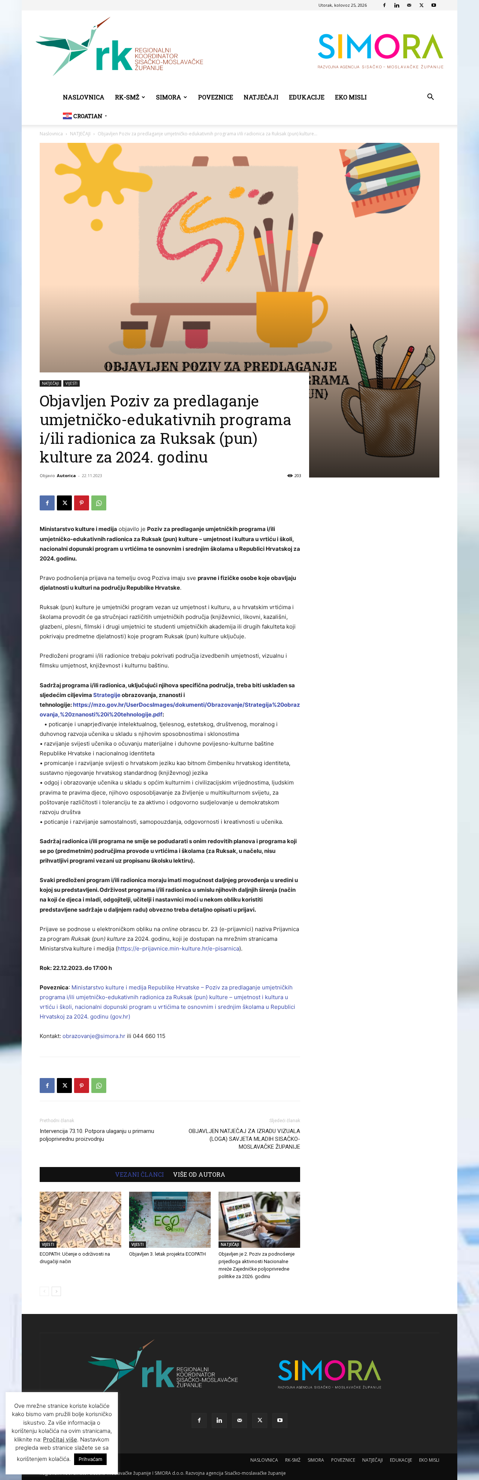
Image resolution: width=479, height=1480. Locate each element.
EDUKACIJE (306, 97)
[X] (421, 5)
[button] (430, 97)
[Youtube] (433, 5)
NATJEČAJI (261, 97)
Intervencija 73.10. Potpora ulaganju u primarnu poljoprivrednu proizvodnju (97, 1135)
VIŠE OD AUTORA (199, 1174)
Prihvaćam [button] (90, 1459)
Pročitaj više (60, 1439)
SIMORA (168, 97)
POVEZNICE (215, 97)
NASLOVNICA (83, 97)
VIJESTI (71, 383)
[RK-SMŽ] (239, 49)
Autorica (66, 475)
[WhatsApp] (98, 502)
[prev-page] (44, 1291)
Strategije (106, 694)
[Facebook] (384, 5)
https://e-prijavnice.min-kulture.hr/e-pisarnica (178, 948)
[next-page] (56, 1291)
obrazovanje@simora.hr (93, 1036)
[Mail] (409, 5)
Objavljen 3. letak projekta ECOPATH (167, 1254)
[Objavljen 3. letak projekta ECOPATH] (170, 1220)
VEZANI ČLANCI (139, 1174)
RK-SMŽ (127, 97)
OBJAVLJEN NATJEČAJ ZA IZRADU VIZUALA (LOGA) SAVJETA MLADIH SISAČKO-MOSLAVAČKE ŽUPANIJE (244, 1139)
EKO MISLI (351, 97)
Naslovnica (51, 134)
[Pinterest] (81, 502)
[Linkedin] (396, 5)
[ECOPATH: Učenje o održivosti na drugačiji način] (80, 1220)
